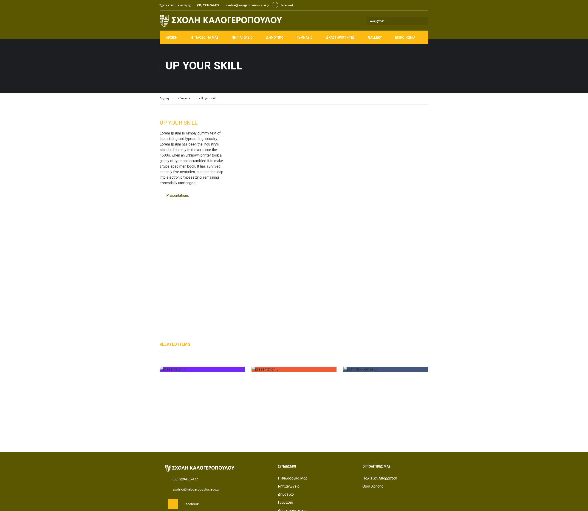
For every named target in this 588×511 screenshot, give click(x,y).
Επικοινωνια (405, 37)
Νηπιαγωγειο (242, 37)
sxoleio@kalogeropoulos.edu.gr (247, 5)
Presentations (177, 195)
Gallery (375, 37)
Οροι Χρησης (373, 486)
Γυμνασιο (305, 37)
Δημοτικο (274, 37)
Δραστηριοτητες (340, 37)
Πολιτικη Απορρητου (379, 478)
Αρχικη (171, 37)
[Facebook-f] (173, 504)
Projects (185, 98)
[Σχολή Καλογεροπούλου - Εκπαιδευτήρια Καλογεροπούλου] (221, 21)
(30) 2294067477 (208, 5)
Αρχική (164, 98)
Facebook (275, 5)
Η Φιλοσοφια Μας (204, 37)
